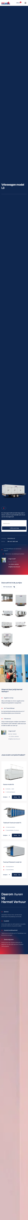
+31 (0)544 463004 (13, 564)
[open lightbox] (7, 598)
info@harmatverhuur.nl (14, 566)
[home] (5, 2)
